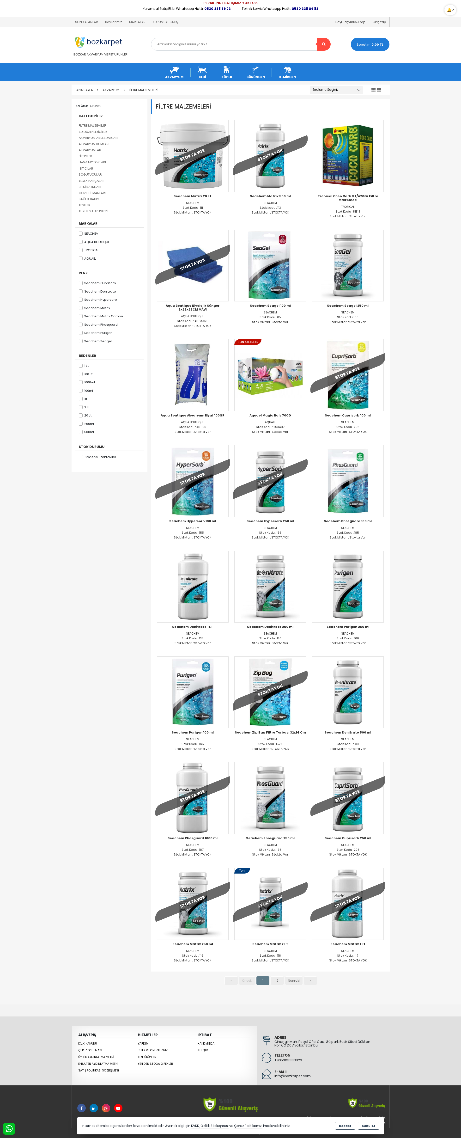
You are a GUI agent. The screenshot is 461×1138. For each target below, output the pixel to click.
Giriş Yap (379, 22)
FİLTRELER (85, 156)
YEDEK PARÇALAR (91, 180)
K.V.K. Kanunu (87, 1043)
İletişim (203, 1050)
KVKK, (195, 1126)
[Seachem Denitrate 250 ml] (270, 586)
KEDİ (202, 77)
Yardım (143, 1043)
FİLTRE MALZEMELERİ (93, 125)
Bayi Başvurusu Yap (350, 22)
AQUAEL (90, 258)
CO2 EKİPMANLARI (92, 193)
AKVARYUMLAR (90, 150)
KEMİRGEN (287, 77)
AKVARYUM (174, 77)
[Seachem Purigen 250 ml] (348, 586)
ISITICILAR (86, 168)
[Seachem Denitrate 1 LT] (193, 586)
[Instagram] (106, 1108)
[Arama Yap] (324, 44)
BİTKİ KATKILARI (90, 186)
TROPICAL (91, 250)
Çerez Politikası (90, 1050)
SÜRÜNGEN (256, 77)
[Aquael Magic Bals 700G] (270, 375)
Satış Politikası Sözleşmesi (98, 1070)
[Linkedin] (94, 1108)
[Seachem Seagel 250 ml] (348, 265)
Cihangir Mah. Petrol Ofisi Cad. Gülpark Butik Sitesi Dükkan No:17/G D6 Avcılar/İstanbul (322, 1043)
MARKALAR (137, 22)
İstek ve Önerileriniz (153, 1050)
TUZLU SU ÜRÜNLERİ (93, 211)
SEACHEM (91, 233)
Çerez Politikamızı (248, 1126)
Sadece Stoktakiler (100, 457)
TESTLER (84, 205)
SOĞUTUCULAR (90, 174)
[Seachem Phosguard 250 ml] (270, 798)
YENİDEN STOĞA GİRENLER (155, 1064)
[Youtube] (118, 1108)
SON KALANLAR (86, 22)
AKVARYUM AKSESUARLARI (98, 137)
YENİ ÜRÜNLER (147, 1057)
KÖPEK (226, 77)
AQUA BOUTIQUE (96, 242)
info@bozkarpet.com (292, 1076)
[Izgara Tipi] (373, 90)
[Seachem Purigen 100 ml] (193, 692)
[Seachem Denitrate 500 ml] (348, 692)
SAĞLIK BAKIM (89, 199)
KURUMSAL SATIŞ (165, 22)
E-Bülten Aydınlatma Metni (98, 1064)
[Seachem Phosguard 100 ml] (348, 480)
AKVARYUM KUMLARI (94, 144)
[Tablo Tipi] (379, 90)
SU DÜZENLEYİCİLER (93, 131)
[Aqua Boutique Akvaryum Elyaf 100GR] (193, 375)
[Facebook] (81, 1108)
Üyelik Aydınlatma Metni (96, 1057)
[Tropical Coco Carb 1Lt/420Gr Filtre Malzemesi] (348, 156)
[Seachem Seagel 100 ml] (270, 265)
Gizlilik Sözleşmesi (214, 1126)
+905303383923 (288, 1060)
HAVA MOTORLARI (92, 162)
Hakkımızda (206, 1043)
